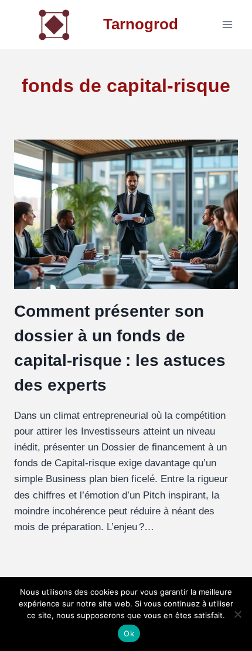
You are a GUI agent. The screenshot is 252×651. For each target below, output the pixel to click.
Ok (129, 633)
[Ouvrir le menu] (227, 24)
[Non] (237, 614)
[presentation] (126, 214)
